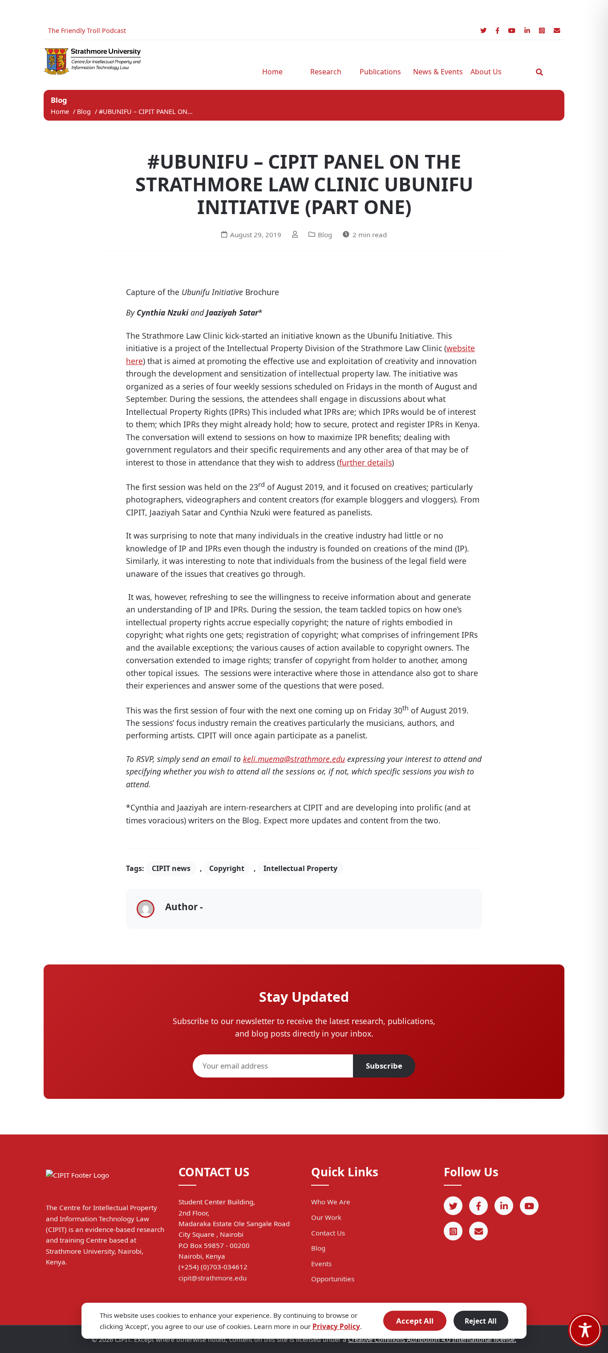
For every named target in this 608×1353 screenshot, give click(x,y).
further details (365, 462)
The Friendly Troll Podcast (87, 30)
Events (321, 1263)
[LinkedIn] (527, 30)
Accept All (415, 1321)
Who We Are (330, 1201)
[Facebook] (497, 30)
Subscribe (384, 1066)
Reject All (481, 1321)
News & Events (435, 72)
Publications (380, 72)
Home (272, 72)
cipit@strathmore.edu (212, 1277)
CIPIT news (171, 868)
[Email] (557, 30)
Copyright (226, 868)
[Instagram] (542, 30)
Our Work (326, 1217)
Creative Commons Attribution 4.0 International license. (432, 1339)
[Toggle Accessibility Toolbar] (585, 1330)
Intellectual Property (300, 868)
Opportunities (332, 1278)
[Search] (539, 72)
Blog (85, 111)
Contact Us (328, 1232)
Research (325, 72)
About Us (486, 72)
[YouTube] (511, 30)
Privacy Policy (336, 1326)
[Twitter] (483, 30)
